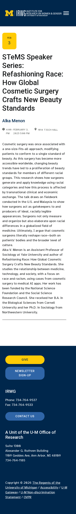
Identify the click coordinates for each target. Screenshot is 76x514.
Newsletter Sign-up (25, 373)
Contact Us (24, 416)
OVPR (27, 497)
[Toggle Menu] (66, 13)
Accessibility (49, 487)
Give (25, 359)
